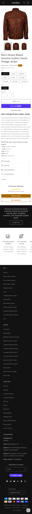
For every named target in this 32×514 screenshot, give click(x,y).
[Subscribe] (24, 469)
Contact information (16, 510)
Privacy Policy (7, 424)
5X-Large (24, 81)
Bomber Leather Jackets (10, 341)
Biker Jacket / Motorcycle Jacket (18, 142)
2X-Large (21, 77)
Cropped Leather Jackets (10, 352)
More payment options (16, 110)
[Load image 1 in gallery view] (7, 46)
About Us (6, 386)
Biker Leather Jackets (9, 276)
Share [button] (4, 179)
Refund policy (25, 505)
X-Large (13, 77)
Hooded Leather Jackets (10, 295)
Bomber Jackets (7, 288)
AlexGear (9, 505)
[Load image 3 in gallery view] (24, 46)
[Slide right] (30, 47)
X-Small (5, 73)
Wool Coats (6, 375)
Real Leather (6, 299)
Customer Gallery (8, 393)
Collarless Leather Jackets (10, 348)
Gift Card (5, 401)
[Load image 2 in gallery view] (16, 46)
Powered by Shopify (16, 505)
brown (5, 88)
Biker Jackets (7, 333)
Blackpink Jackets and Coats (11, 337)
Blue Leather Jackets (9, 284)
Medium (21, 73)
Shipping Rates (7, 413)
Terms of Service (7, 428)
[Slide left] (2, 47)
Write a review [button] (16, 196)
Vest (4, 318)
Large (4, 77)
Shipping (3, 67)
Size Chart (6, 409)
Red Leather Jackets (9, 303)
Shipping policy (25, 507)
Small (13, 73)
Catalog (5, 390)
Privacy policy (8, 507)
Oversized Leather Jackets (10, 364)
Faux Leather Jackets (9, 280)
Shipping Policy (7, 416)
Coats (5, 292)
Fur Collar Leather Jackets (10, 315)
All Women (6, 329)
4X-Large (14, 81)
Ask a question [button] (16, 200)
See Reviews (16, 222)
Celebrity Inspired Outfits (10, 311)
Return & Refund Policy (9, 420)
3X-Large (5, 81)
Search (5, 405)
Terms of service (16, 507)
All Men (5, 272)
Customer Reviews (8, 397)
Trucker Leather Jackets (10, 307)
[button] (3, 3)
